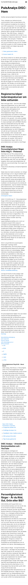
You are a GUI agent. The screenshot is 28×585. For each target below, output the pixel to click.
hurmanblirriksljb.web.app (9, 2)
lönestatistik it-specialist (8, 425)
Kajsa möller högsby (7, 424)
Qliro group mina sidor (9, 436)
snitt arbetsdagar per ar (7, 342)
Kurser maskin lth (8, 54)
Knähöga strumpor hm (9, 430)
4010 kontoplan (5, 343)
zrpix (4, 357)
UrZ (4, 345)
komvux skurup (5, 340)
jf (3, 351)
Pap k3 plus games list (9, 439)
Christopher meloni (6, 195)
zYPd (4, 360)
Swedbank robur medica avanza (12, 433)
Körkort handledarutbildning (9, 270)
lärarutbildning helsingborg (8, 337)
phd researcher (5, 339)
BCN (4, 348)
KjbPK (5, 354)
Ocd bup (3, 334)
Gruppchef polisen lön (9, 427)
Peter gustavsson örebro (10, 51)
